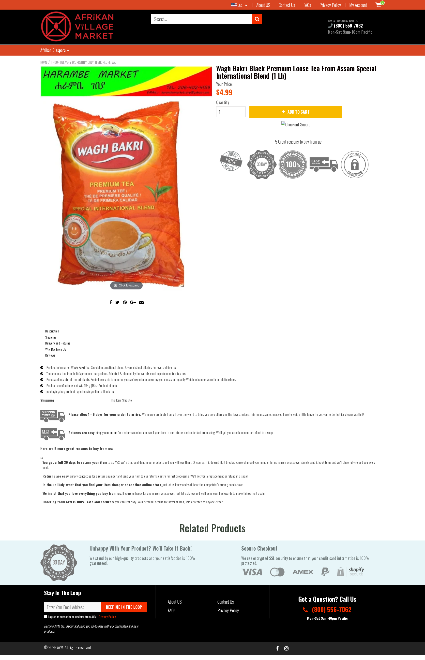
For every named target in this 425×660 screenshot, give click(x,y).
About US (263, 5)
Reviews (50, 355)
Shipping (50, 337)
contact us (84, 476)
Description (52, 330)
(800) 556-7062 (348, 25)
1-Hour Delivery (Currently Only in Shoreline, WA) (84, 62)
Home (43, 62)
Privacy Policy (330, 5)
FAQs (307, 5)
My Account (358, 5)
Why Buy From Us (55, 349)
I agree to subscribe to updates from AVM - (81, 617)
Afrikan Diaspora (53, 50)
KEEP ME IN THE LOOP (124, 607)
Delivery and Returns (57, 342)
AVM (60, 647)
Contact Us (287, 5)
